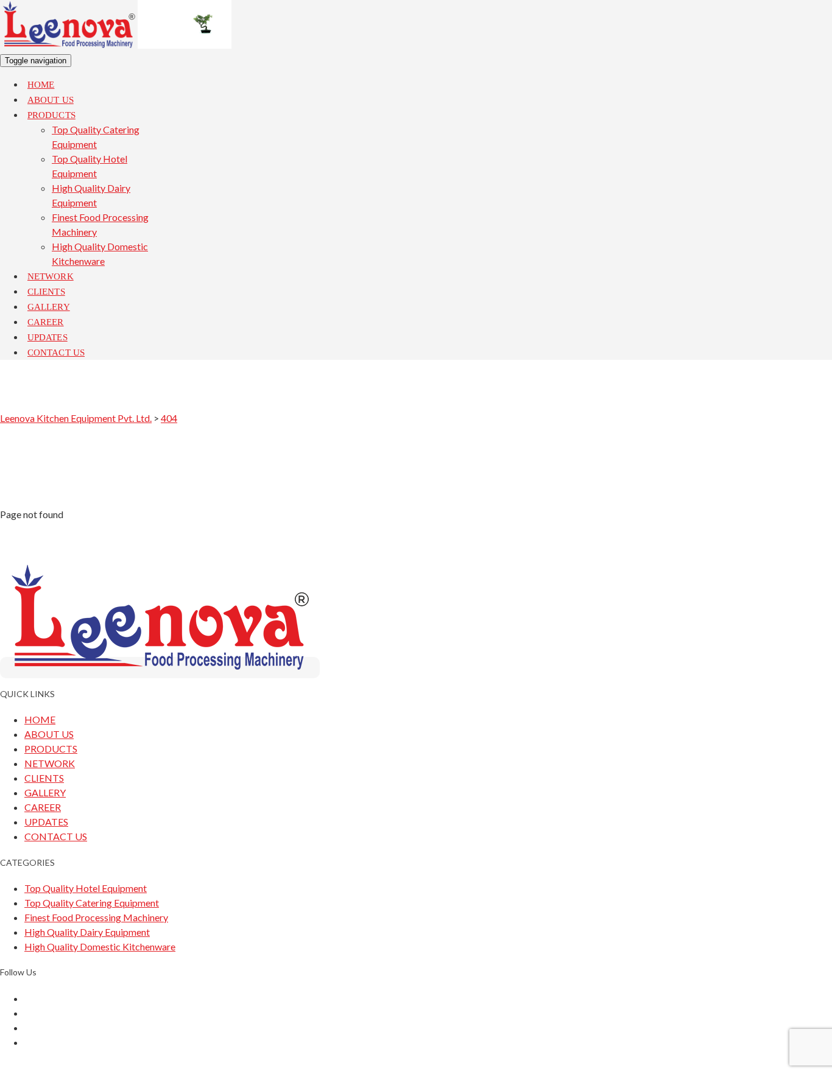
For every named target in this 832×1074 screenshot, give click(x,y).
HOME (39, 719)
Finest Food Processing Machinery (96, 917)
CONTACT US (55, 836)
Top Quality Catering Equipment (91, 902)
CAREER (42, 807)
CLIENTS (44, 778)
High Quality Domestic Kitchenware (99, 946)
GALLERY (45, 792)
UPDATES (46, 821)
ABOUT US (49, 734)
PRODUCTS (50, 748)
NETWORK (49, 763)
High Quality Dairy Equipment (87, 932)
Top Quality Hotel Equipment (85, 888)
